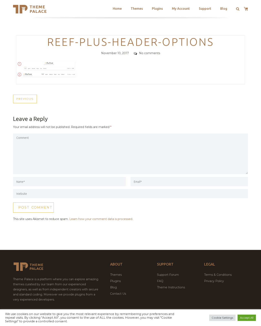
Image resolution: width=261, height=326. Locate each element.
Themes (137, 8)
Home (117, 8)
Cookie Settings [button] (222, 317)
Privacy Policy (214, 281)
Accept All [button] (246, 317)
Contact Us (118, 293)
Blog (223, 8)
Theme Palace (38, 9)
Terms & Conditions (218, 275)
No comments (149, 53)
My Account (181, 8)
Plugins (157, 8)
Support (205, 8)
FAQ (160, 281)
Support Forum (168, 275)
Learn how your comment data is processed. (101, 219)
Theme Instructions (171, 287)
